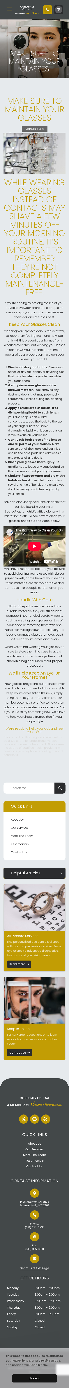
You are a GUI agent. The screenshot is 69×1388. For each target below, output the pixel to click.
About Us (17, 819)
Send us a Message (34, 1268)
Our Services (20, 828)
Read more (17, 964)
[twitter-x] (23, 1119)
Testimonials (20, 844)
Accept (34, 1378)
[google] (34, 1119)
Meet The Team (22, 836)
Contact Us (19, 852)
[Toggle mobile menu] (9, 9)
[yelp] (45, 1119)
